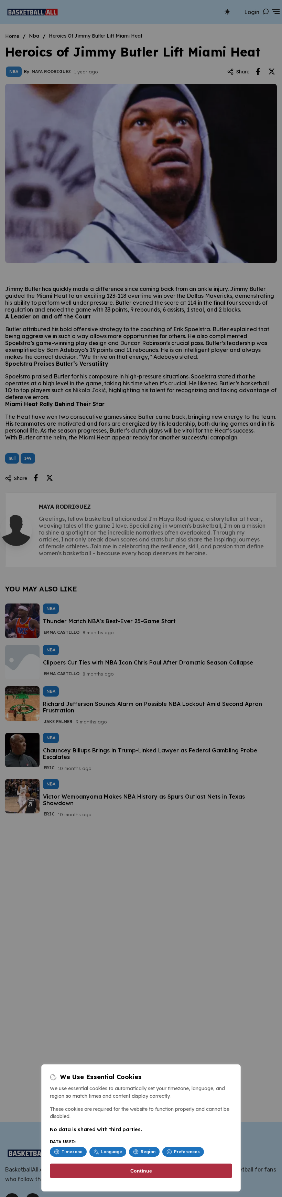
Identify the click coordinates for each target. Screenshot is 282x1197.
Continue (141, 1171)
